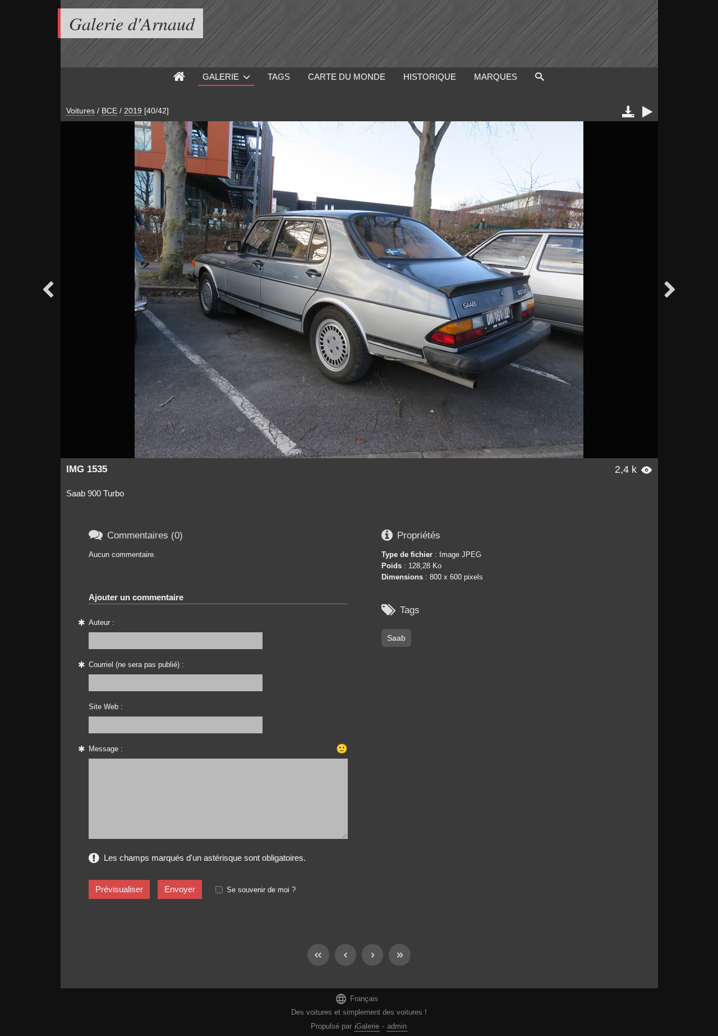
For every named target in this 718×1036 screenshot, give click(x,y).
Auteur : (101, 622)
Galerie (220, 76)
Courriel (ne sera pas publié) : (136, 664)
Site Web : (106, 706)
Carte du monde (346, 76)
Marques (495, 76)
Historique (429, 76)
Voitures (80, 110)
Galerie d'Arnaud (132, 23)
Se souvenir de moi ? (261, 890)
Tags (279, 76)
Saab (396, 637)
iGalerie (367, 1026)
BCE (109, 110)
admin (397, 1026)
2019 (133, 110)
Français (356, 999)
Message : (106, 749)
